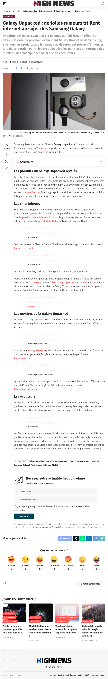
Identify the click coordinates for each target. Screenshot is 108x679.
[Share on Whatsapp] (82, 538)
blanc (17, 248)
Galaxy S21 (38, 282)
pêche (34, 389)
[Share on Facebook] (16, 68)
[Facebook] (46, 667)
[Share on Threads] (32, 68)
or (80, 271)
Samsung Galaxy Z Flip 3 (24, 465)
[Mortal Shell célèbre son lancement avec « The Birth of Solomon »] (41, 613)
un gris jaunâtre (67, 282)
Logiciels (73, 617)
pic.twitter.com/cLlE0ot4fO (40, 255)
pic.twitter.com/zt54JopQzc (40, 417)
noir (31, 248)
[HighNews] (53, 3)
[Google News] (54, 667)
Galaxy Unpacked (36, 461)
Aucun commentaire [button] (91, 584)
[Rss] (61, 667)
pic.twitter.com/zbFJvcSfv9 (40, 228)
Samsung (49, 461)
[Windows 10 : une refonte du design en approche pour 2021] (67, 613)
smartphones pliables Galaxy (43, 221)
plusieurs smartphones (35, 217)
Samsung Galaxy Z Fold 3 (47, 465)
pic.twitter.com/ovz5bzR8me (41, 297)
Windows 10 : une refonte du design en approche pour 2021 (66, 629)
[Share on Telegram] (26, 68)
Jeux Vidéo (35, 621)
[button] (5, 3)
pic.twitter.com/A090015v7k (40, 334)
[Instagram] (57, 667)
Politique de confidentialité (49, 527)
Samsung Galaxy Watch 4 (88, 461)
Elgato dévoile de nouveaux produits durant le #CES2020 (12, 629)
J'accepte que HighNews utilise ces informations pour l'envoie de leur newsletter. (52, 508)
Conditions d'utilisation (55, 524)
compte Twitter (31, 192)
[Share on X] (21, 68)
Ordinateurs (9, 617)
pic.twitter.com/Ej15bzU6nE (40, 365)
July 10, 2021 (59, 233)
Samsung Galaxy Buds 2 (65, 461)
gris (31, 358)
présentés (35, 213)
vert (23, 248)
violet (69, 271)
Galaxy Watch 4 (36, 350)
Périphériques (10, 621)
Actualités (17, 11)
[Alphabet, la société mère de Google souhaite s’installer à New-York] (93, 613)
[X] (49, 667)
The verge (41, 148)
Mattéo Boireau (10, 62)
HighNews (7, 11)
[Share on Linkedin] (89, 538)
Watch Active (37, 381)
